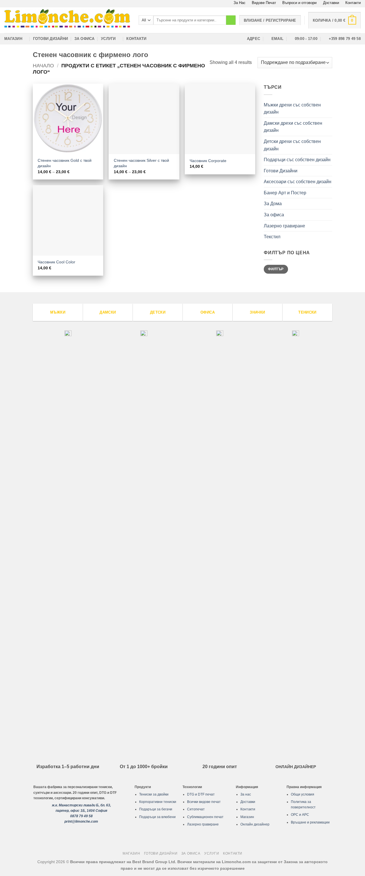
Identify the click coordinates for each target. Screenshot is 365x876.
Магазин (13, 39)
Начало (43, 65)
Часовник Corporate (208, 160)
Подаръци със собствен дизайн (297, 159)
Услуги (108, 39)
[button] (334, 20)
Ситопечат (196, 809)
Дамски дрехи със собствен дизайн (293, 127)
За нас (245, 794)
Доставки (331, 3)
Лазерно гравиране (284, 225)
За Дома (273, 203)
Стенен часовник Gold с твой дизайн (65, 163)
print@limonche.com (81, 821)
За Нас (240, 3)
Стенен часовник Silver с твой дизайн (141, 163)
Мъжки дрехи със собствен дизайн (292, 108)
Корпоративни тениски (157, 802)
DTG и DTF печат (201, 794)
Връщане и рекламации (310, 822)
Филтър (275, 269)
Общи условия (302, 794)
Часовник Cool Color (56, 262)
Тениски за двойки (154, 794)
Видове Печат (264, 3)
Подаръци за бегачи (155, 809)
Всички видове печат (204, 802)
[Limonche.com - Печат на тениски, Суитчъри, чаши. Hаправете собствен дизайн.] (67, 20)
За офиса (84, 39)
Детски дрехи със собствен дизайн (292, 145)
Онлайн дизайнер (254, 824)
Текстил (272, 236)
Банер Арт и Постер (285, 192)
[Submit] (231, 20)
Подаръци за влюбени (157, 817)
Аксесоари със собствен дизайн (297, 181)
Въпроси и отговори (299, 3)
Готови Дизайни (50, 39)
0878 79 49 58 (81, 816)
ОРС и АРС (300, 815)
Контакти (353, 3)
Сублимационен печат (205, 817)
